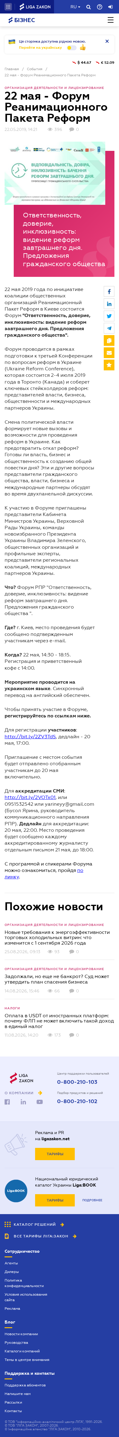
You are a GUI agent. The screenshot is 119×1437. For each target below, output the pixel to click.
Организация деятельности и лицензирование (54, 88)
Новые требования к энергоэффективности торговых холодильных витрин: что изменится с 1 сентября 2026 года (57, 938)
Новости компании (21, 1334)
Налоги (12, 1008)
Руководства (16, 1342)
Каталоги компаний (22, 1351)
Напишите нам (18, 1394)
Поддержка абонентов (25, 1385)
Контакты (13, 1411)
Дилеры (12, 1272)
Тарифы (55, 1154)
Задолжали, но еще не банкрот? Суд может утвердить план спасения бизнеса (57, 979)
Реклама (12, 1308)
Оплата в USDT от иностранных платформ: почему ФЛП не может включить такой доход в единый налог (59, 1021)
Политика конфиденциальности (24, 1283)
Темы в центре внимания (27, 1360)
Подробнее (92, 1200)
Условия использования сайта (26, 1297)
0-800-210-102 (77, 1101)
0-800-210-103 (77, 1082)
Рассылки (13, 1402)
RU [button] (73, 6)
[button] (8, 6)
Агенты (11, 1263)
